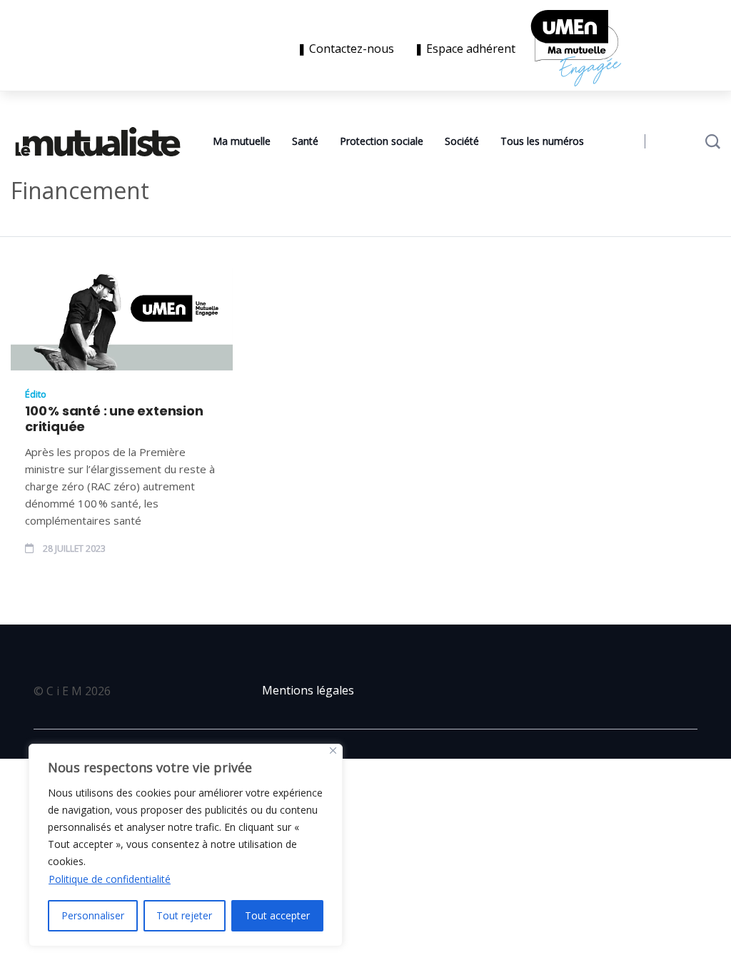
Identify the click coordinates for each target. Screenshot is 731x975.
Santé (305, 141)
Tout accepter (277, 915)
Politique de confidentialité (110, 879)
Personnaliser (92, 915)
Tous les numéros (542, 141)
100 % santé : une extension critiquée (114, 419)
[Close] (333, 750)
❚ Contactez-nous (348, 48)
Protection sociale (381, 141)
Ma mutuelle (242, 141)
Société (462, 141)
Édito (35, 394)
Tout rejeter (184, 915)
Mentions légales (308, 690)
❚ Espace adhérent (464, 48)
